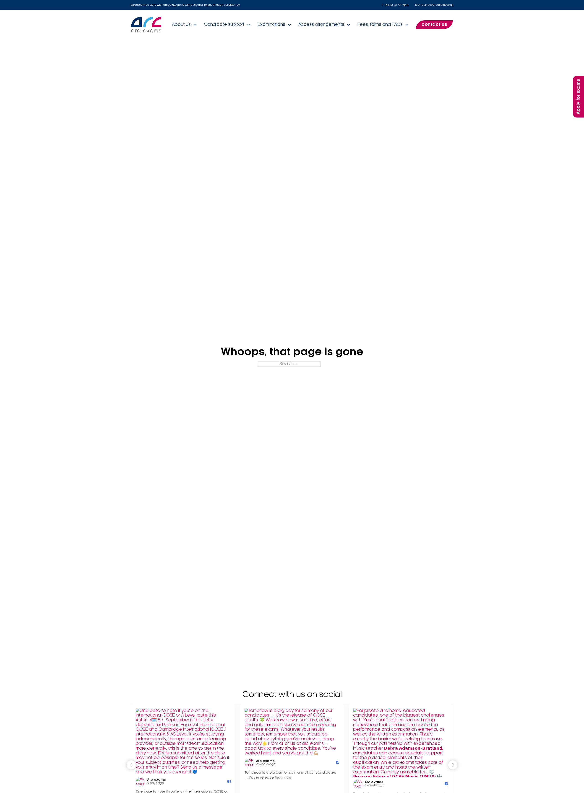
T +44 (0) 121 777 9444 (395, 5)
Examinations (271, 25)
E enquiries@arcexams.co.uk (434, 5)
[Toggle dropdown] (195, 25)
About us (181, 25)
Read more (283, 778)
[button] (452, 764)
